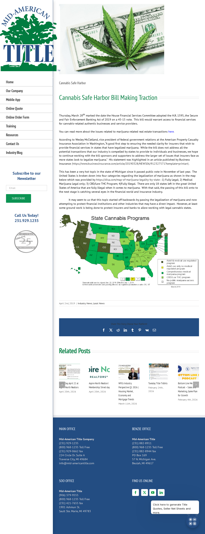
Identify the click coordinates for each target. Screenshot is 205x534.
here (171, 131)
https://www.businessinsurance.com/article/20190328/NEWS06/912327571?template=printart (130, 163)
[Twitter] (144, 492)
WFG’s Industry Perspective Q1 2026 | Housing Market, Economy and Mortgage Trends (129, 391)
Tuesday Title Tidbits (157, 383)
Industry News (85, 303)
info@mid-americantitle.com (76, 463)
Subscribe (18, 198)
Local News (99, 303)
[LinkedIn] (161, 492)
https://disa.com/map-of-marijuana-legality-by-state (128, 179)
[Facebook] (135, 492)
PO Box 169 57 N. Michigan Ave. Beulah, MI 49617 (144, 459)
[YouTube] (152, 492)
